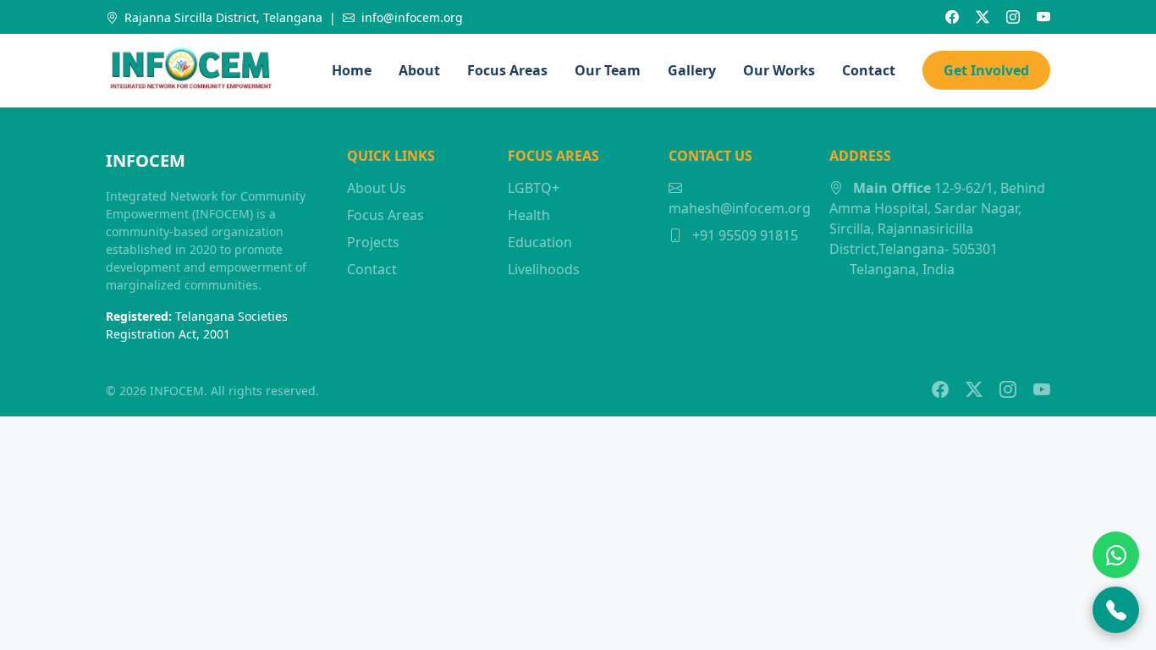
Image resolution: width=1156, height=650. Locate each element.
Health (529, 215)
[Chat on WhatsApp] (1116, 555)
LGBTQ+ (533, 188)
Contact (868, 70)
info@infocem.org (410, 17)
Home (352, 70)
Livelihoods (544, 269)
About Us (376, 188)
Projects (373, 242)
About (419, 70)
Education (540, 242)
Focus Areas (507, 70)
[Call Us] (1116, 610)
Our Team (608, 70)
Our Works (779, 70)
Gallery (692, 70)
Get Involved (986, 70)
